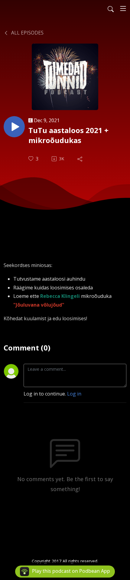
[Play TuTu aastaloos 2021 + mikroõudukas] (14, 126)
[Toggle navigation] (123, 8)
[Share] (80, 158)
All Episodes (27, 32)
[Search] (110, 8)
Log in (74, 393)
